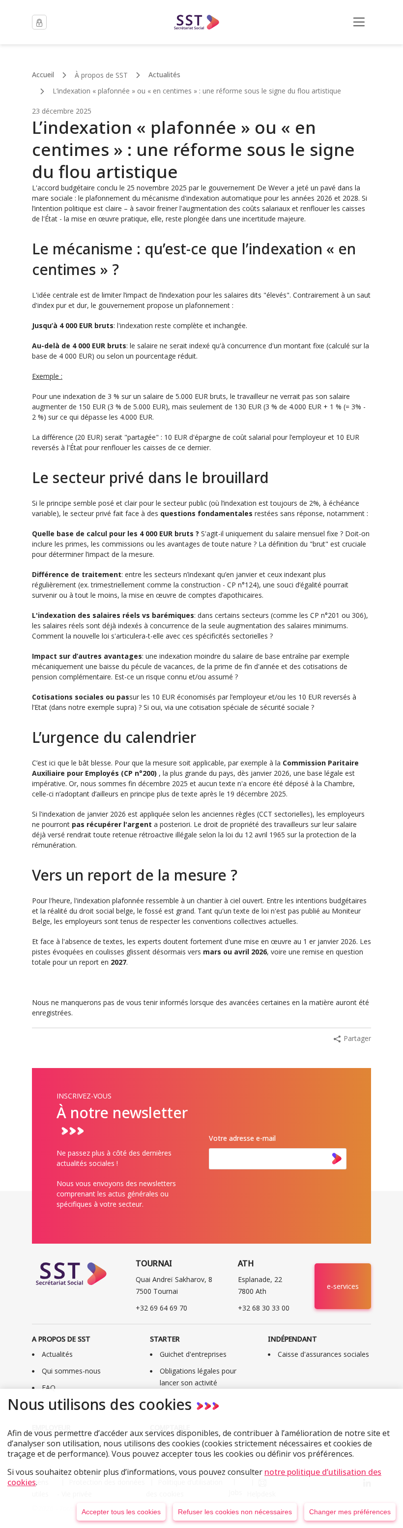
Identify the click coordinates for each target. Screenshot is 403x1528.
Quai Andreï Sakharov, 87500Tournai (174, 1285)
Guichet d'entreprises (193, 1354)
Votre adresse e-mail (242, 1138)
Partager (357, 1038)
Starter (165, 1339)
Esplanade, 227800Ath (260, 1285)
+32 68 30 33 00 (263, 1308)
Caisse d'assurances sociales (323, 1354)
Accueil (43, 74)
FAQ (49, 1387)
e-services (343, 1286)
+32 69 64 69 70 (161, 1308)
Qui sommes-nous (71, 1370)
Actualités (164, 74)
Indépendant (292, 1339)
